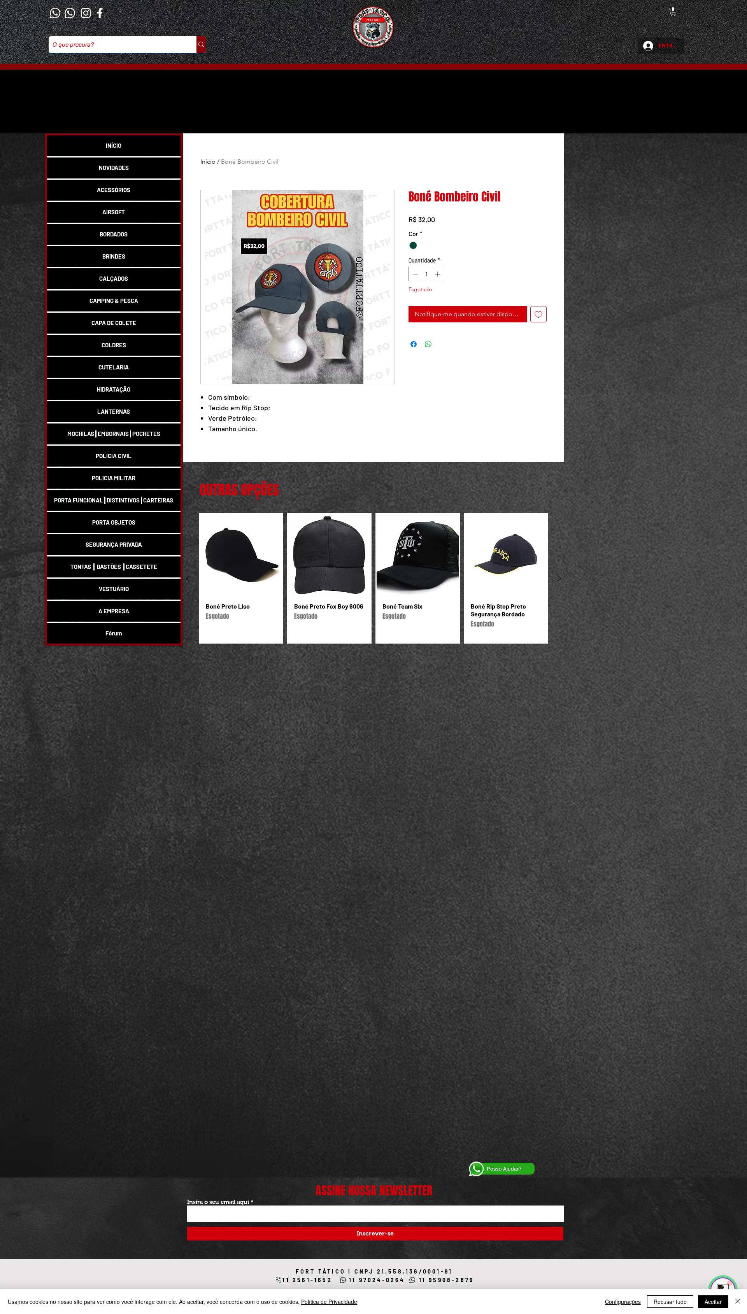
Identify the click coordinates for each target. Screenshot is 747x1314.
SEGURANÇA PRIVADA (114, 544)
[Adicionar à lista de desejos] (538, 314)
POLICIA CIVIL (114, 455)
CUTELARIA (113, 367)
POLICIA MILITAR (113, 477)
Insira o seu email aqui (218, 1202)
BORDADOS (114, 234)
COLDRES (114, 344)
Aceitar (713, 1301)
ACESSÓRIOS (113, 189)
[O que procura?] (201, 44)
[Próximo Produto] (559, 578)
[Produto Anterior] (187, 578)
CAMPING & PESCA (113, 300)
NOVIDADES (114, 167)
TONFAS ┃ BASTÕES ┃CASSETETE (113, 566)
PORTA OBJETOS (113, 522)
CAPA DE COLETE (113, 322)
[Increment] (438, 274)
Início (208, 161)
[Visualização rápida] (241, 555)
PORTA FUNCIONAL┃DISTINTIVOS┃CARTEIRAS (113, 500)
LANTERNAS (113, 411)
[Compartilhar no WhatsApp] (428, 344)
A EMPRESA (113, 610)
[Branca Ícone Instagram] (86, 13)
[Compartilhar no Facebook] (413, 344)
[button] (673, 12)
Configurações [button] (623, 1301)
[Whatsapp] (55, 13)
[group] (373, 578)
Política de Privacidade (329, 1301)
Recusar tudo (670, 1301)
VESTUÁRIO (114, 588)
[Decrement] (414, 274)
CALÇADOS (113, 278)
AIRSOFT (113, 211)
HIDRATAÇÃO (113, 389)
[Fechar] (737, 1301)
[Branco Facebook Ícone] (100, 13)
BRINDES (113, 256)
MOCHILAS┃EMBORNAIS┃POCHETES (113, 433)
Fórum (113, 633)
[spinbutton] (426, 274)
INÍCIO (113, 145)
